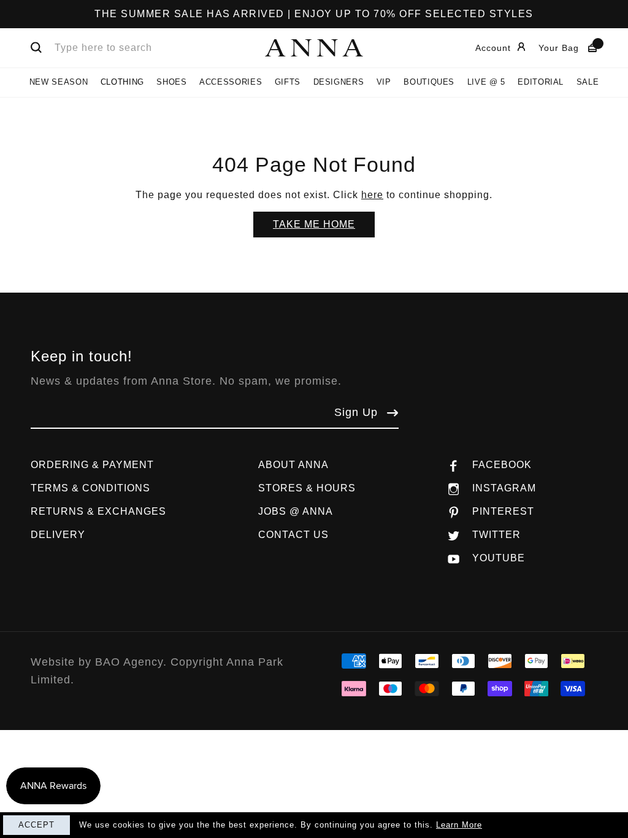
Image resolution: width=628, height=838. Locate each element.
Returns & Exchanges (98, 511)
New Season (58, 81)
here (372, 195)
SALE (587, 81)
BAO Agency (129, 662)
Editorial (541, 81)
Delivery (58, 534)
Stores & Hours (307, 488)
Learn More (459, 824)
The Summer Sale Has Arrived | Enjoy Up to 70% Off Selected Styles (314, 14)
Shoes (171, 81)
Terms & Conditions (90, 488)
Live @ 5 (486, 81)
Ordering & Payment (92, 464)
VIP (384, 81)
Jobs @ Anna (295, 511)
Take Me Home (314, 224)
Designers (338, 81)
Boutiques (429, 81)
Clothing (122, 81)
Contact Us (293, 534)
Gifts (288, 81)
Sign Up (356, 412)
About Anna (293, 464)
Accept (36, 824)
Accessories (230, 81)
